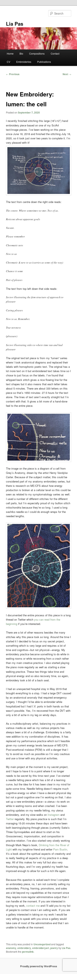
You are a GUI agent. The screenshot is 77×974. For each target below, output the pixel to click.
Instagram (54, 815)
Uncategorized (42, 944)
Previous (13, 74)
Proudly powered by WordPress (38, 966)
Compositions (37, 53)
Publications (44, 61)
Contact (55, 53)
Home (10, 53)
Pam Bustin (60, 849)
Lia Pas (14, 23)
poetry (54, 948)
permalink (28, 951)
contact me (33, 906)
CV (8, 61)
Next (67, 74)
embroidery (24, 948)
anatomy (11, 948)
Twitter (10, 819)
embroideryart (40, 948)
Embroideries (23, 61)
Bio (21, 53)
